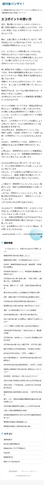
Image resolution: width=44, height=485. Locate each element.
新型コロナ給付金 (10, 462)
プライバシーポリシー (29, 471)
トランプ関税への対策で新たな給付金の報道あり (22, 326)
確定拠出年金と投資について (13, 13)
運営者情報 (13, 471)
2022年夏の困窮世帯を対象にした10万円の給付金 (22, 406)
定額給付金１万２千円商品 (13, 448)
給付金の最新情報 (10, 444)
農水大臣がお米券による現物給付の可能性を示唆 (22, 292)
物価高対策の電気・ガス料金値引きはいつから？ (22, 260)
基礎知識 (7, 440)
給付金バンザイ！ (13, 4)
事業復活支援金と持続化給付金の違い (17, 426)
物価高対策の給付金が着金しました (17, 256)
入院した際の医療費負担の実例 (15, 410)
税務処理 (7, 457)
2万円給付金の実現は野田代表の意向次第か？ (20, 301)
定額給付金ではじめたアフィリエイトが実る (20, 10)
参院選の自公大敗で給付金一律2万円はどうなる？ (22, 306)
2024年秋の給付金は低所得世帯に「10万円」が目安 (23, 365)
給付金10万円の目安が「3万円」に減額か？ (20, 353)
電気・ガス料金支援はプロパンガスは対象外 (20, 310)
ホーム (39, 10)
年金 (5, 453)
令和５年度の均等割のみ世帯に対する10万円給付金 (22, 381)
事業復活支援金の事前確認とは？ (16, 422)
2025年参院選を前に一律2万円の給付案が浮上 (21, 314)
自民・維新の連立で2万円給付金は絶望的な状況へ (22, 297)
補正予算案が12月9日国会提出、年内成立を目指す (22, 349)
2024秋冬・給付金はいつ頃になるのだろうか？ (21, 376)
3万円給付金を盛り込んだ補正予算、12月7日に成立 (23, 344)
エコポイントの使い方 (16, 19)
